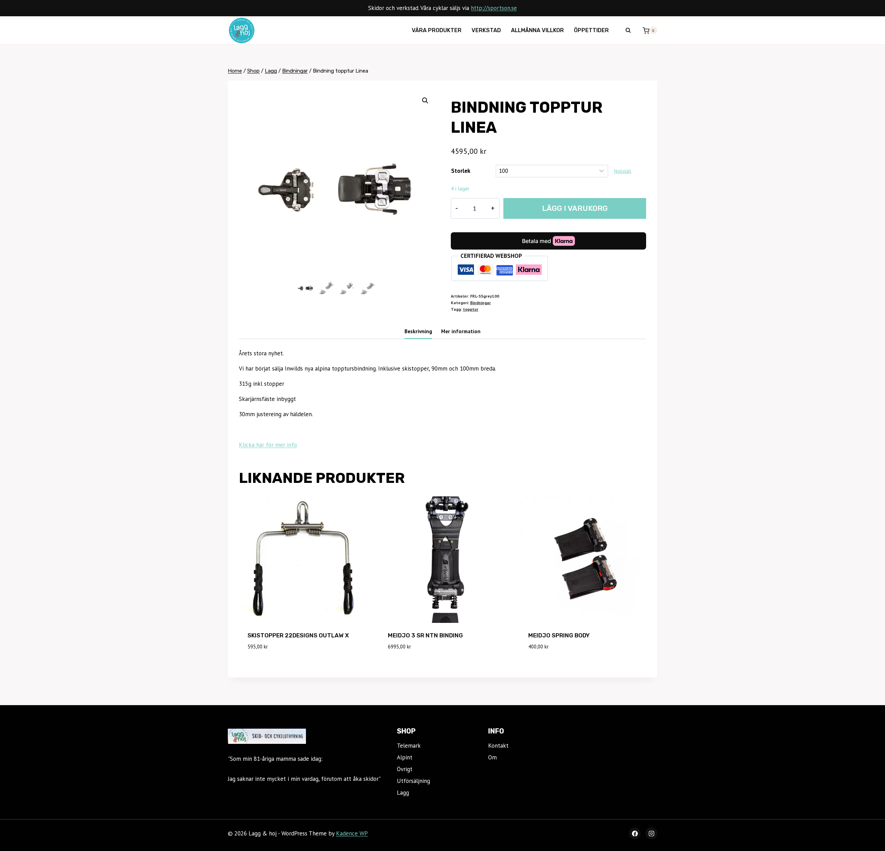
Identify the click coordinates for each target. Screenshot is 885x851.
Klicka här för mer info (268, 445)
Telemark (409, 745)
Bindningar (480, 302)
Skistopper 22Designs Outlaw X (298, 635)
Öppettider (591, 30)
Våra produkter (437, 30)
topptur (470, 309)
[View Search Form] (628, 30)
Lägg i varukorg (575, 208)
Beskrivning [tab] (418, 331)
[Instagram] (651, 833)
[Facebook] (635, 833)
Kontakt (498, 745)
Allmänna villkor (537, 30)
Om (492, 757)
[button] (425, 100)
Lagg (403, 792)
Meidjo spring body (559, 635)
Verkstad (486, 30)
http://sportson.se (494, 8)
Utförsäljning (413, 781)
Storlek (460, 171)
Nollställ (622, 171)
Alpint (404, 757)
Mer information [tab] (461, 331)
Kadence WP (352, 833)
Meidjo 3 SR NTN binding (425, 635)
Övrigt (404, 769)
